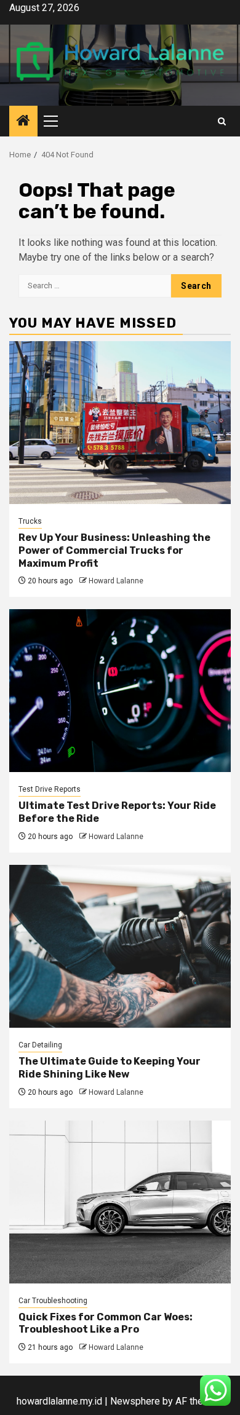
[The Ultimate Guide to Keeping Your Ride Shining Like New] (120, 946)
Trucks (30, 521)
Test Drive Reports (49, 789)
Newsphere (135, 1401)
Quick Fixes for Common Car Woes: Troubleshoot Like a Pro (105, 1323)
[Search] (222, 121)
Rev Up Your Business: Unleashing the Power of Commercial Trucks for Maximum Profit (114, 550)
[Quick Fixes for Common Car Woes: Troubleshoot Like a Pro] (120, 1202)
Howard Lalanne (116, 581)
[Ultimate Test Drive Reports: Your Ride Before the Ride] (120, 690)
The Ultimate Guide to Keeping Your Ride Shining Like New (109, 1067)
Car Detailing (40, 1045)
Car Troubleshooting (52, 1300)
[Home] (23, 121)
